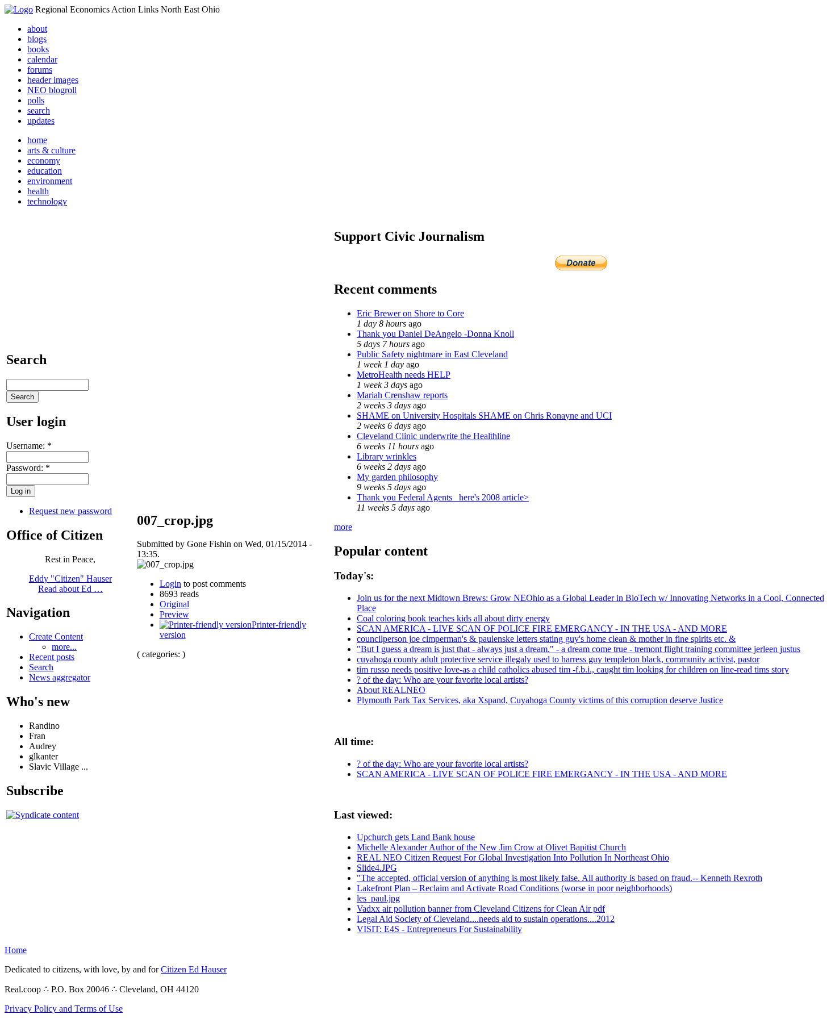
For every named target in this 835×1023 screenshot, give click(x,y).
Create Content (56, 636)
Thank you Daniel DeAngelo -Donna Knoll (435, 334)
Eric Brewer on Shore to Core (410, 313)
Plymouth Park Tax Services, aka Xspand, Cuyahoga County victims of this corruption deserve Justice (540, 700)
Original (174, 604)
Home (16, 950)
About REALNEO (391, 690)
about (37, 29)
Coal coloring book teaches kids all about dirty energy (453, 618)
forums (39, 69)
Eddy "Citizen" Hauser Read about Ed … (70, 584)
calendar (42, 59)
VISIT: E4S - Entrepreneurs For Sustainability (439, 929)
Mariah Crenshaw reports (402, 395)
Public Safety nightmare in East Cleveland (432, 354)
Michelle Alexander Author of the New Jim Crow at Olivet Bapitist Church (491, 847)
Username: (29, 445)
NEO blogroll (52, 90)
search (38, 110)
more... (64, 647)
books (38, 49)
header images (52, 80)
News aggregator (59, 677)
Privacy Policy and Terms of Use (64, 1008)
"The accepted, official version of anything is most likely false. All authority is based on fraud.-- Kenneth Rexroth (559, 878)
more (343, 527)
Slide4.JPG (377, 867)
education (44, 171)
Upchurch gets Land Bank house (416, 837)
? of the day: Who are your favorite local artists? (442, 679)
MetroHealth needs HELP (403, 374)
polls (35, 100)
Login (170, 583)
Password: (28, 468)
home (37, 140)
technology (47, 201)
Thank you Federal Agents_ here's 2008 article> (443, 497)
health (38, 191)
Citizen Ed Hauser (194, 969)
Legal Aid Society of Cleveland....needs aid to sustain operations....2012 (486, 919)
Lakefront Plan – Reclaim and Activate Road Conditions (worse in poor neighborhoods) (514, 888)
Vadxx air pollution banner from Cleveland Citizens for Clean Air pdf (481, 908)
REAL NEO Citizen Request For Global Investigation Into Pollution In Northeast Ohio (513, 857)
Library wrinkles (386, 456)
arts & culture (51, 150)
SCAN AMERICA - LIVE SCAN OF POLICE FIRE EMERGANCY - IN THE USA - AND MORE (542, 628)
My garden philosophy (397, 477)
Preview (174, 614)
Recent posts (51, 657)
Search (41, 667)
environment (49, 181)
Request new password (70, 511)
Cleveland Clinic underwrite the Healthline (433, 436)
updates (41, 121)
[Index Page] (19, 9)
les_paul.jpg (378, 898)
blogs (37, 39)
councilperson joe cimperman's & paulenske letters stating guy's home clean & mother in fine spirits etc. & (546, 639)
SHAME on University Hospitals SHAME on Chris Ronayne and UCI (484, 415)
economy (43, 160)
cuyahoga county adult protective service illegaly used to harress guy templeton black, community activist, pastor (558, 659)
